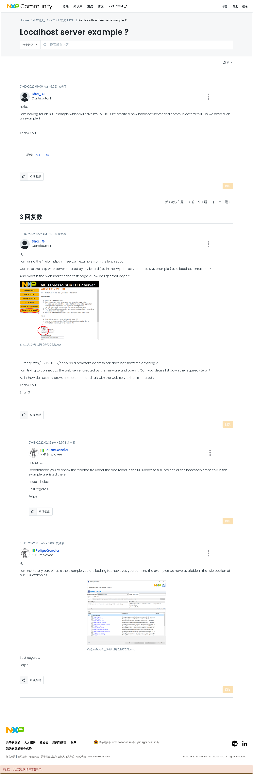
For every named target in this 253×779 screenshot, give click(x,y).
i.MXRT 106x (42, 155)
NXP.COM (116, 6)
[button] (208, 97)
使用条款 (22, 756)
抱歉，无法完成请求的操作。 (23, 769)
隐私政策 (10, 756)
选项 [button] (226, 62)
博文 (101, 6)
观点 (90, 6)
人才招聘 (30, 743)
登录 (245, 6)
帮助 (235, 6)
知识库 (78, 6)
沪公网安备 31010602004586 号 (117, 742)
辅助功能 (81, 756)
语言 (225, 6)
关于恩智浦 (13, 743)
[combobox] (137, 44)
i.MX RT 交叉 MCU (61, 20)
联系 (73, 743)
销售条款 (34, 756)
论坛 (66, 6)
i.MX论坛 (39, 20)
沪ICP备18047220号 (148, 742)
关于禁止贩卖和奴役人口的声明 (57, 756)
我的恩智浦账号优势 (19, 748)
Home (24, 20)
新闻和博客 (59, 743)
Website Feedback (99, 756)
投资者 (44, 743)
